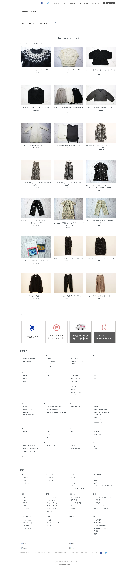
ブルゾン (26, 483)
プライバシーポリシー (59, 552)
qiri (72, 431)
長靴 (24, 506)
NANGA (96, 406)
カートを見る (85, 552)
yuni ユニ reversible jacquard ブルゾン (100, 107)
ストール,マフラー (77, 497)
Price (37, 44)
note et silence (99, 420)
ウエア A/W (98, 523)
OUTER (25, 474)
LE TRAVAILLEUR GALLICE (56, 412)
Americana (27, 361)
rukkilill (96, 431)
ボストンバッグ (52, 506)
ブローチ (26, 525)
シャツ (73, 486)
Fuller (25, 375)
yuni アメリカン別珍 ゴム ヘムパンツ (68, 296)
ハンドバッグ (51, 508)
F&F (24, 381)
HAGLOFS (74, 375)
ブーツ (25, 503)
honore (73, 398)
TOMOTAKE (51, 446)
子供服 (48, 517)
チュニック (50, 480)
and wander (27, 367)
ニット (73, 480)
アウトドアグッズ (100, 506)
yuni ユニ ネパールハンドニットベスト (36, 107)
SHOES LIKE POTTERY (31, 451)
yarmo (96, 446)
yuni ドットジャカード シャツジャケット (100, 258)
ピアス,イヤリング (29, 528)
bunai (49, 364)
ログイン (94, 552)
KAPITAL (26, 406)
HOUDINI (74, 386)
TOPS (71, 474)
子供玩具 (97, 503)
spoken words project (30, 448)
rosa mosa (97, 434)
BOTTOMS (97, 474)
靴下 (72, 506)
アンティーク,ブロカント (102, 497)
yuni (76, 38)
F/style (25, 378)
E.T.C (24, 457)
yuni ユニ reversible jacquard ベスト (68, 145)
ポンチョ (26, 486)
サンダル (26, 508)
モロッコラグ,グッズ (101, 508)
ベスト (73, 477)
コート (25, 477)
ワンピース (50, 477)
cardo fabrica (75, 358)
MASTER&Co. (75, 406)
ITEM (22, 470)
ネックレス (27, 520)
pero (48, 431)
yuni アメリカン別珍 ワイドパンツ (101, 296)
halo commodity (76, 378)
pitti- (48, 434)
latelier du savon (52, 409)
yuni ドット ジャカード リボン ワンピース (68, 258)
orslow (25, 431)
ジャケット (27, 480)
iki (95, 375)
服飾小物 (72, 494)
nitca (95, 417)
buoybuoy (50, 367)
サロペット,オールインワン (103, 486)
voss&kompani (75, 448)
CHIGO (73, 364)
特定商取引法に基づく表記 (42, 552)
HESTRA (74, 381)
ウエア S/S (97, 520)
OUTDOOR (73, 517)
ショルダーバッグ (53, 500)
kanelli (25, 412)
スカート (97, 483)
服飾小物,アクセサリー (102, 528)
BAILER (49, 358)
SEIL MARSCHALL (29, 446)
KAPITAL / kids (28, 409)
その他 (49, 525)
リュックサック (52, 503)
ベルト (73, 508)
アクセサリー (26, 517)
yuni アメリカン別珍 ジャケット (36, 296)
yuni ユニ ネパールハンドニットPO (36, 70)
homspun (74, 389)
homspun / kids (76, 392)
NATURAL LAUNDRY (101, 409)
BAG (47, 494)
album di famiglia (29, 358)
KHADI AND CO (28, 415)
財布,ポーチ (51, 511)
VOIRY (73, 446)
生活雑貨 (97, 500)
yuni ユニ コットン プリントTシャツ (36, 260)
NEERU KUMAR (99, 423)
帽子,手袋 (74, 500)
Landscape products (54, 406)
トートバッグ (51, 497)
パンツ (96, 480)
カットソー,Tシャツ (77, 488)
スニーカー (27, 500)
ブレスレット (27, 523)
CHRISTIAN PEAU (77, 361)
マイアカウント (73, 552)
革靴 (24, 497)
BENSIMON (51, 361)
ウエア (49, 520)
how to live (74, 395)
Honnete (73, 384)
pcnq (48, 437)
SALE (95, 517)
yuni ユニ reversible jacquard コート (36, 145)
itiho (95, 378)
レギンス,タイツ (76, 503)
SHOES (24, 494)
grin (48, 375)
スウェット (74, 483)
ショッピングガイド (26, 552)
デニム (96, 477)
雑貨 (94, 494)
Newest (43, 44)
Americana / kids (29, 364)
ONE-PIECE (50, 474)
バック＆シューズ (53, 523)
